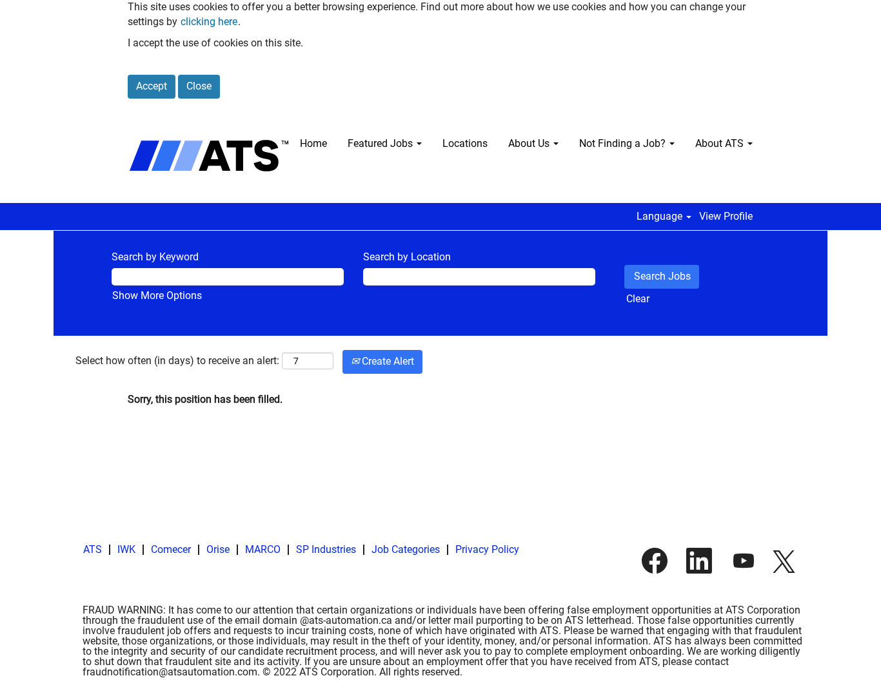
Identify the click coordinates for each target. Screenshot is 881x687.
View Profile (726, 216)
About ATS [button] (720, 143)
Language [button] (661, 216)
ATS (92, 549)
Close (199, 86)
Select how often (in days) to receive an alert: (177, 360)
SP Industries (326, 549)
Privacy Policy (487, 549)
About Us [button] (530, 143)
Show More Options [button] (157, 295)
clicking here (209, 21)
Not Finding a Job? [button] (623, 143)
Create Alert (386, 361)
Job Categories (405, 549)
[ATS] (209, 155)
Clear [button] (637, 299)
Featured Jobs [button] (381, 143)
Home (313, 143)
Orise (218, 549)
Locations (465, 143)
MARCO (263, 549)
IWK (126, 549)
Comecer (171, 549)
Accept (151, 86)
